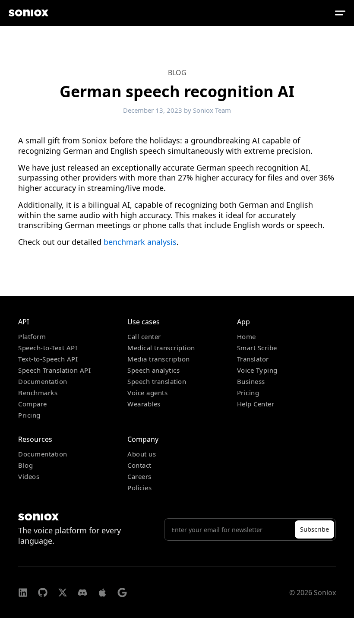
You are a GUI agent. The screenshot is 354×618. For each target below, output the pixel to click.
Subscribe (314, 529)
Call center (144, 336)
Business (251, 381)
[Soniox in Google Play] (122, 592)
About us (141, 454)
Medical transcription (161, 347)
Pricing (29, 415)
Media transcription (158, 359)
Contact (139, 465)
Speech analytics (153, 370)
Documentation (42, 381)
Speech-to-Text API (47, 347)
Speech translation (156, 381)
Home (246, 336)
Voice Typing (257, 370)
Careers (139, 476)
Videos (28, 476)
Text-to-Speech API (48, 359)
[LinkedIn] (23, 592)
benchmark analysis (140, 242)
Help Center (256, 403)
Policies (139, 487)
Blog (177, 72)
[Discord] (82, 592)
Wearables (144, 403)
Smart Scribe (257, 347)
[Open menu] (340, 13)
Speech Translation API (54, 370)
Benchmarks (37, 392)
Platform (32, 336)
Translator (253, 359)
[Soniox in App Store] (102, 592)
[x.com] (62, 592)
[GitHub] (42, 592)
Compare (32, 403)
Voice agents (147, 392)
